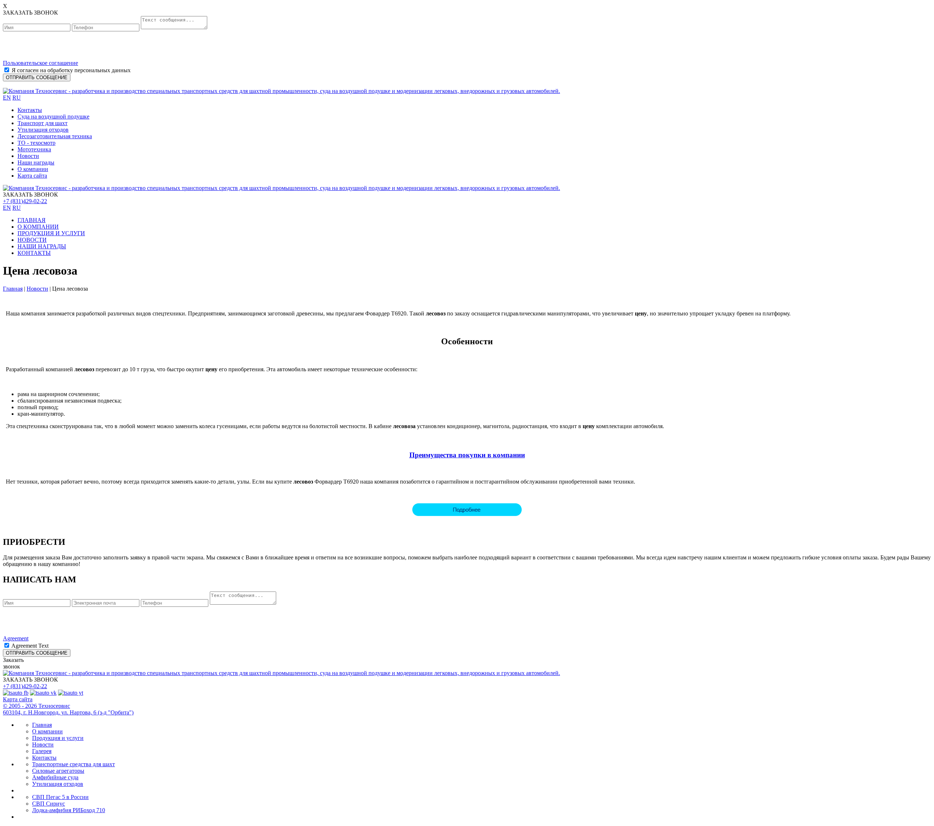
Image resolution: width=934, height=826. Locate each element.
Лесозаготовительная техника (55, 136)
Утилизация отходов (43, 130)
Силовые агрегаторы (58, 771)
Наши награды (36, 162)
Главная (13, 289)
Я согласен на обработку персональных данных (71, 70)
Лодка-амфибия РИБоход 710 (68, 810)
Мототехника (34, 149)
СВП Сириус (48, 803)
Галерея (41, 751)
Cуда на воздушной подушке (53, 116)
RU (16, 97)
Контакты (30, 110)
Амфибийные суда (55, 777)
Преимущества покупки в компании (467, 455)
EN (7, 97)
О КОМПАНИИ (38, 227)
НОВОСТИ (32, 240)
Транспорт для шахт (42, 123)
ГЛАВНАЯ (32, 220)
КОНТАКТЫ (34, 253)
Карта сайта (32, 175)
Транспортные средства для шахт (73, 764)
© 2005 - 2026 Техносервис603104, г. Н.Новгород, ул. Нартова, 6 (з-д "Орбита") (68, 709)
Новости (28, 156)
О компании (33, 169)
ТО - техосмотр (36, 143)
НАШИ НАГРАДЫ (42, 246)
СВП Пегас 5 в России (60, 797)
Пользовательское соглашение (40, 63)
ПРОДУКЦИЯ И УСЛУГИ (51, 233)
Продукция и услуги (58, 738)
